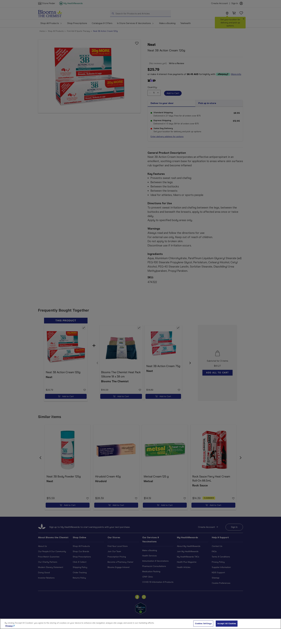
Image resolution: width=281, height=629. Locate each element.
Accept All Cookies (226, 623)
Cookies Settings (203, 623)
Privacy (8, 626)
